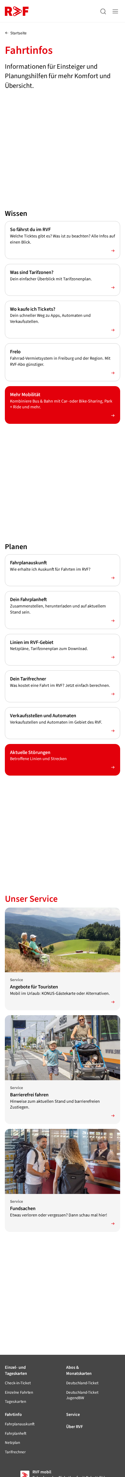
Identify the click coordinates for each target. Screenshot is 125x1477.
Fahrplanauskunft (20, 1424)
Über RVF (74, 1426)
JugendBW (82, 1395)
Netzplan (12, 1442)
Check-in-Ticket (18, 1383)
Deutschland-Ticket (82, 1383)
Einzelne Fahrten (19, 1392)
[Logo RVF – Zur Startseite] (17, 11)
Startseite (18, 33)
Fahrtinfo (13, 1414)
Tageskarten (15, 1401)
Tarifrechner (15, 1452)
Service (73, 1414)
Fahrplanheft (15, 1433)
